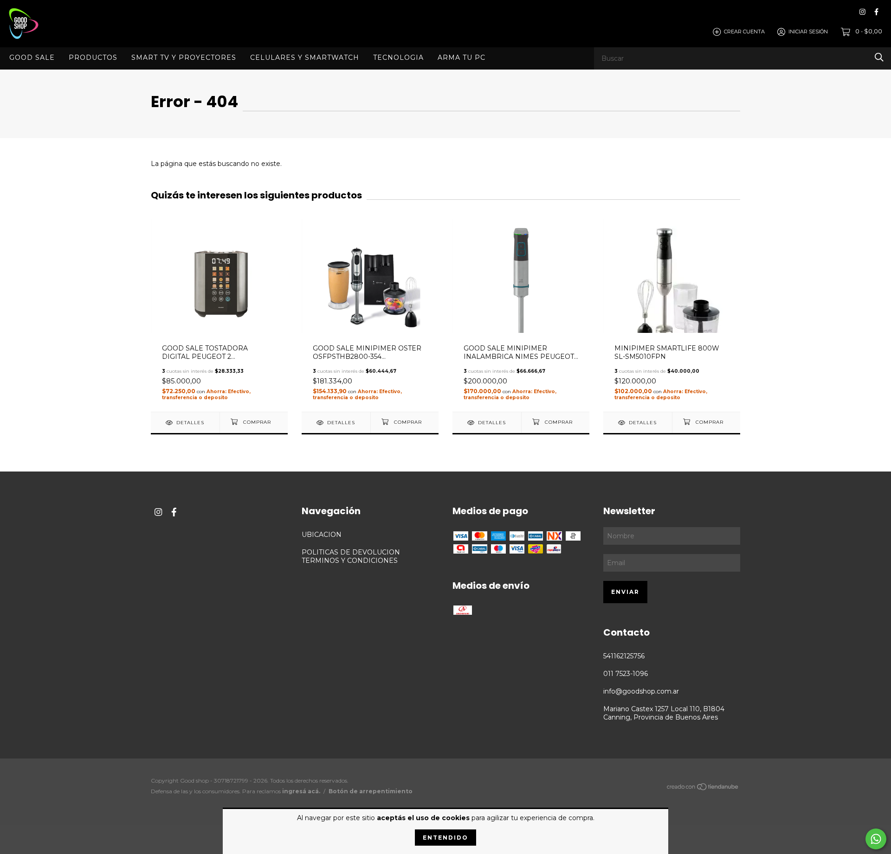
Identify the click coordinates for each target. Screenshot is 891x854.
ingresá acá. (301, 791)
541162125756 (624, 656)
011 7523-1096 (625, 673)
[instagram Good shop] (862, 12)
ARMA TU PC (461, 57)
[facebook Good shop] (876, 12)
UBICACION (322, 534)
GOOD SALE (32, 57)
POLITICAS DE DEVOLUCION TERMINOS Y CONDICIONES (351, 556)
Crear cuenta (744, 31)
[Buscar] (879, 57)
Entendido (445, 837)
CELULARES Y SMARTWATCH (304, 57)
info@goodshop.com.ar (641, 691)
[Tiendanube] (703, 788)
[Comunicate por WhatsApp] (875, 839)
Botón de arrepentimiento (371, 791)
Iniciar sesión (808, 31)
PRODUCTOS (93, 57)
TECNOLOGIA (398, 57)
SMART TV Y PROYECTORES (183, 57)
